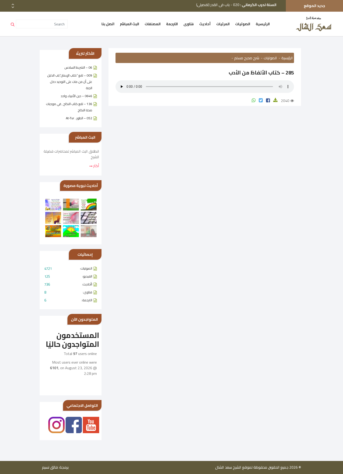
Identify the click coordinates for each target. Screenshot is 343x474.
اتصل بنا (108, 24)
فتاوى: (68, 292)
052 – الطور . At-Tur (79, 118)
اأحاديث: (68, 284)
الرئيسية (263, 24)
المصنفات (153, 24)
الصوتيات (242, 24)
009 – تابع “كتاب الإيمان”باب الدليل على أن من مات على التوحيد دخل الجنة (69, 81)
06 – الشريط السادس (78, 67)
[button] (13, 7)
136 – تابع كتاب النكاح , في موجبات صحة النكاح (69, 107)
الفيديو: (68, 276)
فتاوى (188, 24)
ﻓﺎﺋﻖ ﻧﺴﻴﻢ (50, 467)
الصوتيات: (68, 268)
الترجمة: (68, 300)
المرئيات (223, 24)
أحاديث (205, 24)
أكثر (95, 166)
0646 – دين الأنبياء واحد (76, 96)
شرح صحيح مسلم (246, 58)
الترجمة (172, 24)
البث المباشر (129, 24)
